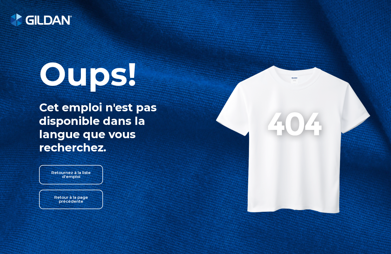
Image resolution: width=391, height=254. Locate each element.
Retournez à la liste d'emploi (71, 174)
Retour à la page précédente (71, 199)
